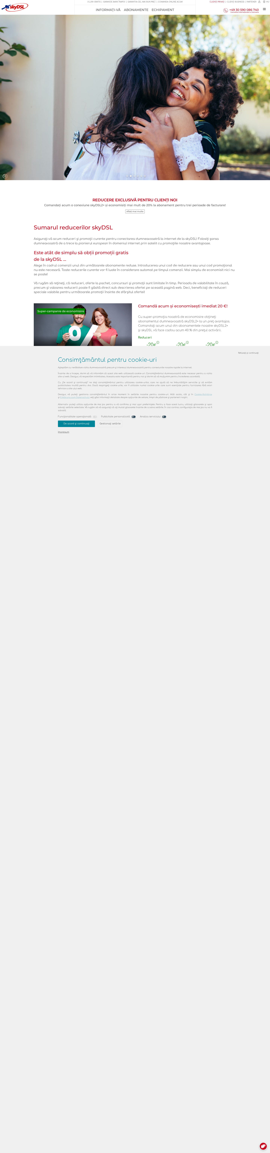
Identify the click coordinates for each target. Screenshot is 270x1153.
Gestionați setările (110, 423)
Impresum (63, 432)
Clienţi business (235, 2)
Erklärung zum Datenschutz (75, 397)
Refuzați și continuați (248, 353)
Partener (251, 2)
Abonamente (136, 10)
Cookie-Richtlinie (203, 394)
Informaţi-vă (108, 10)
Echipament (163, 10)
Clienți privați (217, 2)
